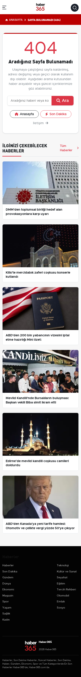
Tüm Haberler (66, 148)
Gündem (7, 577)
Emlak (61, 601)
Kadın (6, 619)
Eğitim (61, 583)
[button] (4, 8)
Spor (5, 601)
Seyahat (62, 577)
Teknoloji (63, 565)
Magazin (7, 595)
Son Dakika (58, 114)
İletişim (39, 123)
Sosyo (61, 607)
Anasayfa (15, 20)
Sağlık (6, 613)
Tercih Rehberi (66, 589)
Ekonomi (8, 589)
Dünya (6, 583)
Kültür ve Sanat (67, 571)
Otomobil (63, 595)
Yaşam (6, 607)
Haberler (8, 565)
